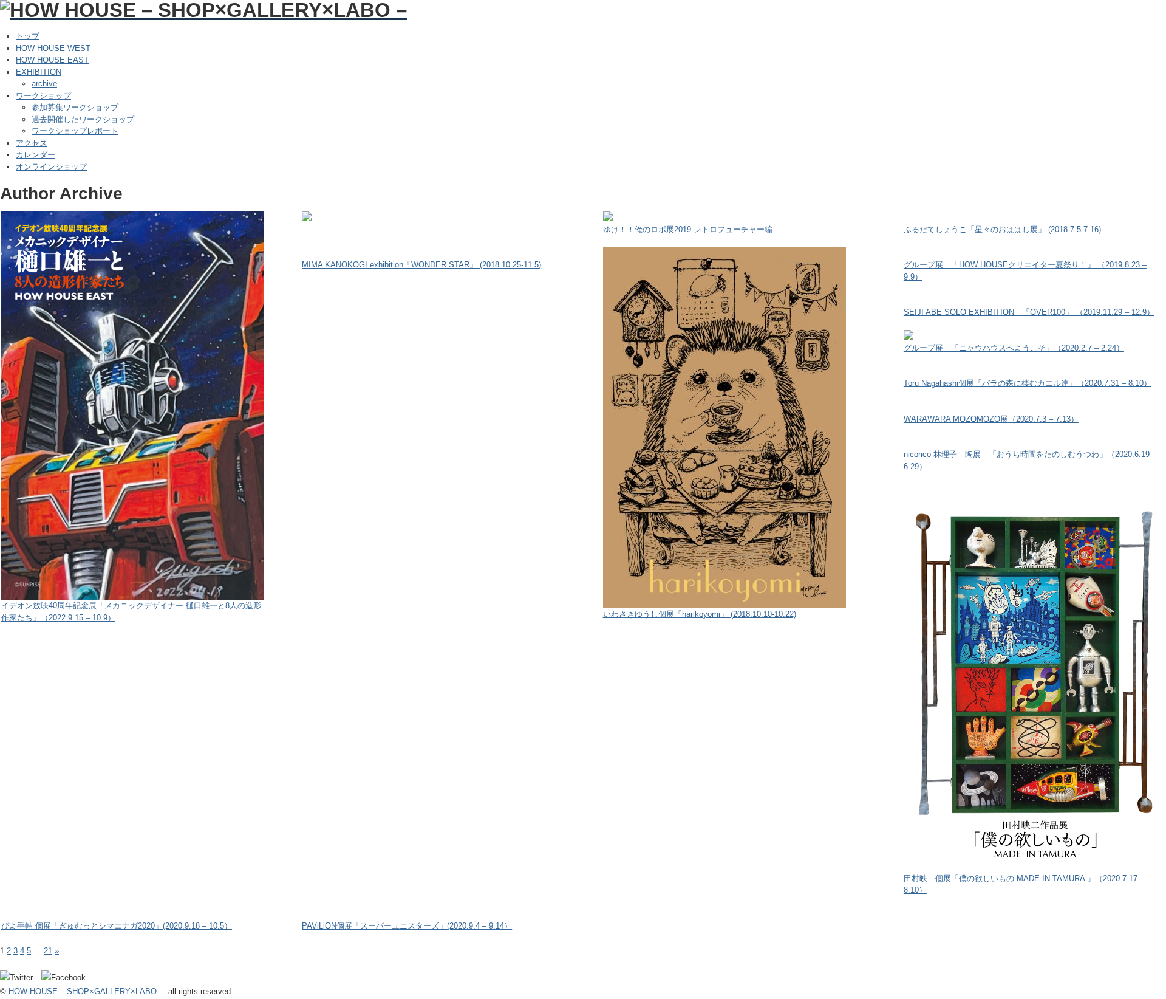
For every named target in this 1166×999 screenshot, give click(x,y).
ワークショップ (43, 95)
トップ (27, 36)
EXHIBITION (38, 72)
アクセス (31, 143)
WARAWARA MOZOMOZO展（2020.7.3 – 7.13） (991, 419)
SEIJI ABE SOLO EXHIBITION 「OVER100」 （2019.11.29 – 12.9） (1029, 312)
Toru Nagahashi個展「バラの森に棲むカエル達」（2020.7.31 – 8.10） (1027, 383)
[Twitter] (19, 977)
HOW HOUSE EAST (52, 59)
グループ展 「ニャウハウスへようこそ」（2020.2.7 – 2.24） (1014, 347)
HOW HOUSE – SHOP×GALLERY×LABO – (86, 991)
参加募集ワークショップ (75, 107)
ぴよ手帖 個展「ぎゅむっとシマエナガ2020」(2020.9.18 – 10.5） (116, 925)
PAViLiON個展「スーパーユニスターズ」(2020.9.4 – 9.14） (407, 925)
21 (48, 950)
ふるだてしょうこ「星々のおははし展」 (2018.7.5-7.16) (1002, 229)
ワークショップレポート (75, 131)
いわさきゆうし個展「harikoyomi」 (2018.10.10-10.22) (699, 614)
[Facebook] (66, 977)
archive (44, 83)
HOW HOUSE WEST (53, 48)
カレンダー (35, 154)
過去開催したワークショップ (83, 119)
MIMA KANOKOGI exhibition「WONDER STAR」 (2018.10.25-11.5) (421, 264)
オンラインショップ (51, 166)
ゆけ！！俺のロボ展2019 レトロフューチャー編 (687, 229)
